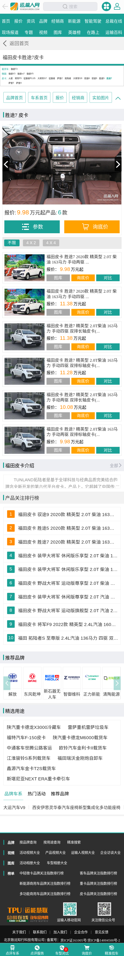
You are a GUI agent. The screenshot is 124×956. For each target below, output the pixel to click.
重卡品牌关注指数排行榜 (98, 883)
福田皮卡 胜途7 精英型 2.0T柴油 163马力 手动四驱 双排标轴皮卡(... (82, 363)
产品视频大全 (55, 853)
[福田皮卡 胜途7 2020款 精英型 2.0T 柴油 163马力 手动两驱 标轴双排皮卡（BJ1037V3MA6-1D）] (24, 268)
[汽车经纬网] (39, 919)
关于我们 (19, 932)
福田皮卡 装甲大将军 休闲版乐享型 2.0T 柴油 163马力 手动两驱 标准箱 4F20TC (68, 555)
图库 (58, 278)
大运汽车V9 (14, 807)
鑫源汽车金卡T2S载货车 (31, 768)
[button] (6, 683)
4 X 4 (51, 242)
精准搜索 (74, 842)
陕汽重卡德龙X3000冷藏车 (34, 727)
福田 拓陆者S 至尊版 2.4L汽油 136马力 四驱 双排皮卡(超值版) (68, 638)
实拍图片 (100, 98)
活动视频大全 (30, 853)
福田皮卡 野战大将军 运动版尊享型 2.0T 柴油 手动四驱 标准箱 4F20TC (68, 583)
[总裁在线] (17, 919)
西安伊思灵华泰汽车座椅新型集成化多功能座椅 (76, 807)
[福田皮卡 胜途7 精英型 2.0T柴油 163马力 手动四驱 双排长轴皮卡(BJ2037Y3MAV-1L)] (24, 337)
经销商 (78, 98)
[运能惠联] (28, 910)
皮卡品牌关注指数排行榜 (98, 894)
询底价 (83, 278)
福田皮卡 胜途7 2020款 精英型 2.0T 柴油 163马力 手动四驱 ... (81, 294)
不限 (12, 242)
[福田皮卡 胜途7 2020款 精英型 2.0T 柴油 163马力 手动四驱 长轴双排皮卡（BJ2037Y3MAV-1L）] (24, 302)
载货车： (6, 69)
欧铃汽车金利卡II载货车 (83, 747)
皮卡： (5, 78)
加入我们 (60, 932)
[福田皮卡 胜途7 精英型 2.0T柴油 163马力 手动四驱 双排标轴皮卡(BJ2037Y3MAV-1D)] (24, 371)
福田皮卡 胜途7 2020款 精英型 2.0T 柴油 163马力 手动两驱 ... (81, 259)
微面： (5, 73)
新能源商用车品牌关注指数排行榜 (45, 883)
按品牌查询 (28, 842)
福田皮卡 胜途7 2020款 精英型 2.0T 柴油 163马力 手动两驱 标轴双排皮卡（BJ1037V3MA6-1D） (68, 542)
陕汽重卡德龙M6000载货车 (80, 737)
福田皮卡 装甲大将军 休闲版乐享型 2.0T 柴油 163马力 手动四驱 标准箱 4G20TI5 (68, 569)
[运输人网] (25, 6)
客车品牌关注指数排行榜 (98, 873)
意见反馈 (101, 932)
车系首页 (39, 98)
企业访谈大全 (110, 853)
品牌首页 (14, 98)
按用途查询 (51, 842)
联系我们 (39, 932)
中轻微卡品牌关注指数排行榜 (42, 873)
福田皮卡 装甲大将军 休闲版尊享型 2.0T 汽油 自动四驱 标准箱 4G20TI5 (68, 596)
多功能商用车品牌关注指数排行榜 (45, 894)
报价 (60, 98)
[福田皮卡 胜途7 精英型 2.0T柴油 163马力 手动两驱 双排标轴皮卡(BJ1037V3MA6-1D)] (24, 440)
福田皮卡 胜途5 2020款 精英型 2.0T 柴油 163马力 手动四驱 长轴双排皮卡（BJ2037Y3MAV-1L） (68, 528)
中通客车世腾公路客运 (29, 747)
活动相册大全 (30, 863)
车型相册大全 (57, 863)
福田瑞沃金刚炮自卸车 (80, 758)
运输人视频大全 (83, 853)
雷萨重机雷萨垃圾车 (88, 727)
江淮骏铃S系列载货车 (29, 758)
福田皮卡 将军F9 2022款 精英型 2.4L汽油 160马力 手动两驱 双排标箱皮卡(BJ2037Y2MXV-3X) (68, 624)
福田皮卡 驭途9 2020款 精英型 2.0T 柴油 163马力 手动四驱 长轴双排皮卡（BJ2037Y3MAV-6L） (68, 514)
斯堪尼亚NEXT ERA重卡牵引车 (38, 778)
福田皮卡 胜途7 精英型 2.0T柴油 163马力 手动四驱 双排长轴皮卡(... (82, 329)
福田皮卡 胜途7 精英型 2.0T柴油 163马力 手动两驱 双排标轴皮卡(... (82, 432)
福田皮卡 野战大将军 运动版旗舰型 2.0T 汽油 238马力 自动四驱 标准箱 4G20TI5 (68, 610)
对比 (108, 278)
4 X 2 (31, 242)
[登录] (117, 6)
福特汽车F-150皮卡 (26, 737)
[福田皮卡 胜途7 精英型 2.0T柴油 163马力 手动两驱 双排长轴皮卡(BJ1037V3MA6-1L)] (24, 405)
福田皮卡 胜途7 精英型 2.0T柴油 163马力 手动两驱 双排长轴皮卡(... (82, 397)
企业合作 (81, 932)
